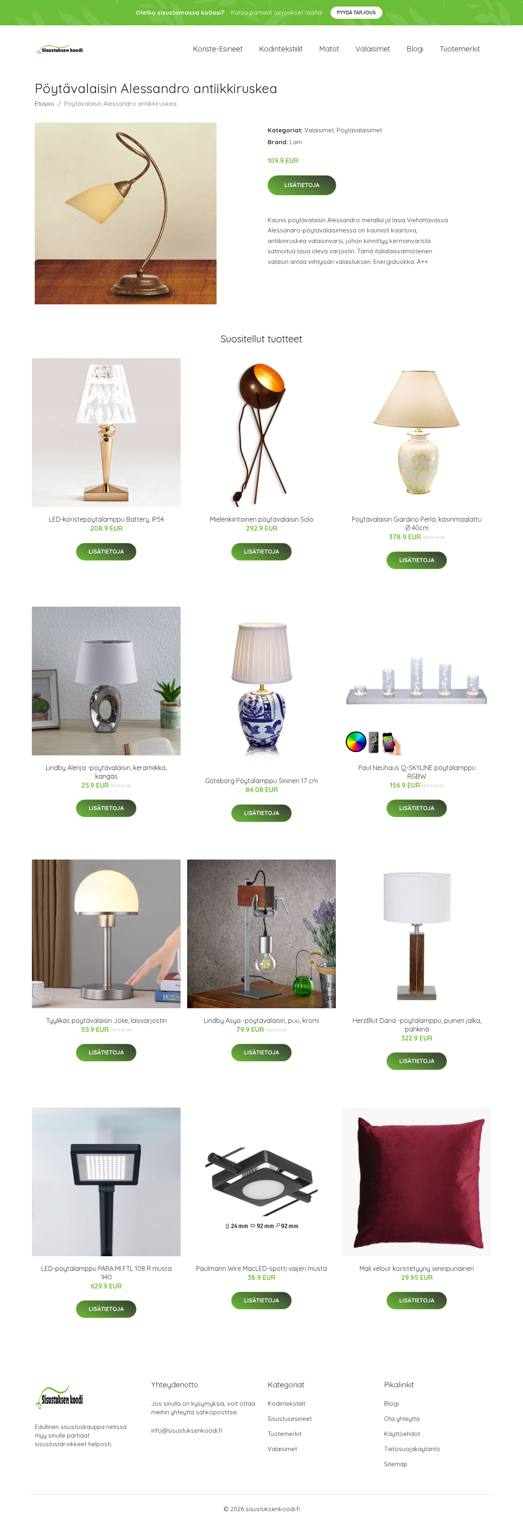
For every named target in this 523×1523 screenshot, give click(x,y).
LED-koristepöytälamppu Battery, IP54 (106, 519)
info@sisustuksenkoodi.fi (186, 1430)
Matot (329, 49)
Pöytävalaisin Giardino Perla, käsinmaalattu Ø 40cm (417, 523)
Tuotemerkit (460, 49)
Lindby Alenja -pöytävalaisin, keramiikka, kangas (106, 772)
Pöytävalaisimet (359, 130)
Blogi (415, 49)
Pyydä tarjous (356, 12)
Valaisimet (372, 49)
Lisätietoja (302, 185)
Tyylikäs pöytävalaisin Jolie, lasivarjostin (106, 1020)
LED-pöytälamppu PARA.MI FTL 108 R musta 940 (106, 1272)
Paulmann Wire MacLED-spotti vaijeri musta (261, 1268)
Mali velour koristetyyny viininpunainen (417, 1268)
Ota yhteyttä (402, 1419)
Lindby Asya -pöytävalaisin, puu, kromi (261, 1020)
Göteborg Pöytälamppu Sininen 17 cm (261, 781)
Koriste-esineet (218, 49)
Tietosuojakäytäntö (412, 1449)
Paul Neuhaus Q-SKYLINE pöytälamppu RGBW (417, 772)
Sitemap (395, 1464)
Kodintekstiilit (281, 49)
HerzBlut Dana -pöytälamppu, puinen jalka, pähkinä (417, 1024)
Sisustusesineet (290, 1419)
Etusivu (44, 103)
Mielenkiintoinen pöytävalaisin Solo (261, 519)
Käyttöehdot (402, 1434)
